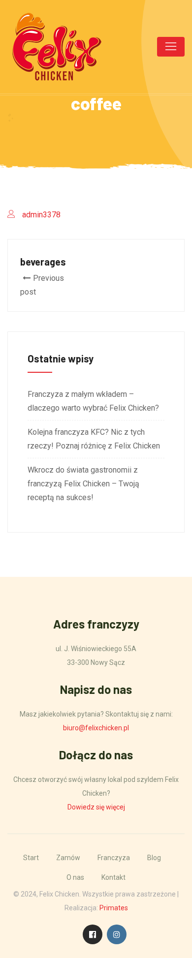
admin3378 (41, 214)
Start (31, 858)
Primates (113, 908)
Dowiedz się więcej (96, 807)
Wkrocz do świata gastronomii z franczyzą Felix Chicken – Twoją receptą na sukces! (83, 483)
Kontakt (113, 877)
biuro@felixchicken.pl (96, 728)
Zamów (68, 858)
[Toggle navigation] (171, 47)
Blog (154, 858)
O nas (75, 877)
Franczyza (113, 858)
